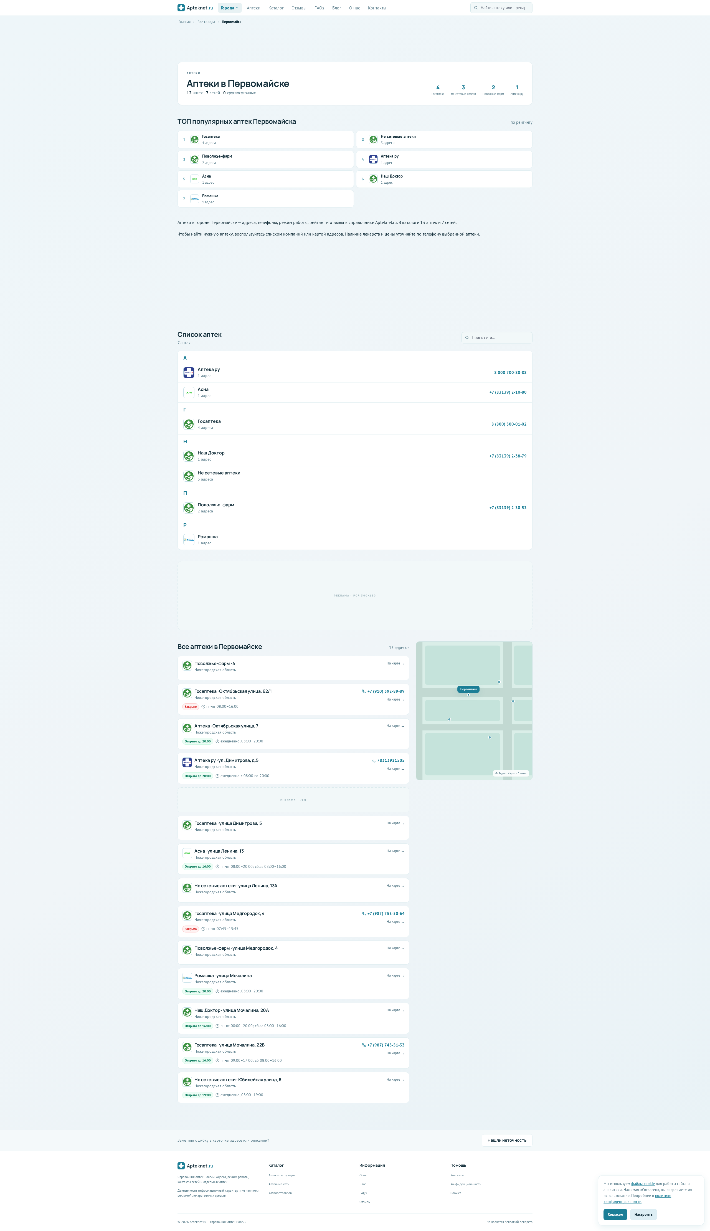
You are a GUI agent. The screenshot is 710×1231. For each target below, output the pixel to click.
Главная (185, 21)
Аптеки (253, 8)
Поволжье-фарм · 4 (214, 663)
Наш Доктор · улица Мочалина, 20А (231, 1010)
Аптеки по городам (281, 1175)
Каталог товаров (280, 1193)
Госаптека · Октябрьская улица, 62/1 (233, 691)
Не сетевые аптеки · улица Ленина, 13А (235, 886)
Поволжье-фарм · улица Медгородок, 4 (236, 948)
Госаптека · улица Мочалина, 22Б (229, 1045)
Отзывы (298, 8)
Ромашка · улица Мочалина (223, 975)
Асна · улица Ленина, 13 (219, 851)
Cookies (455, 1193)
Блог (336, 8)
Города (227, 8)
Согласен (615, 1214)
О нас (354, 8)
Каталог (276, 8)
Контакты (377, 8)
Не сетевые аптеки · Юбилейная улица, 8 (238, 1079)
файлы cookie (643, 1183)
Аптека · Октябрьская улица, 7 (226, 726)
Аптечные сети (279, 1184)
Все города (206, 21)
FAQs (319, 8)
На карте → (396, 663)
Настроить (644, 1214)
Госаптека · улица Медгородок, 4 (229, 913)
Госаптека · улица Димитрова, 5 (228, 823)
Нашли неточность (507, 1140)
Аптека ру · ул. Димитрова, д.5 (226, 760)
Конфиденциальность (465, 1184)
